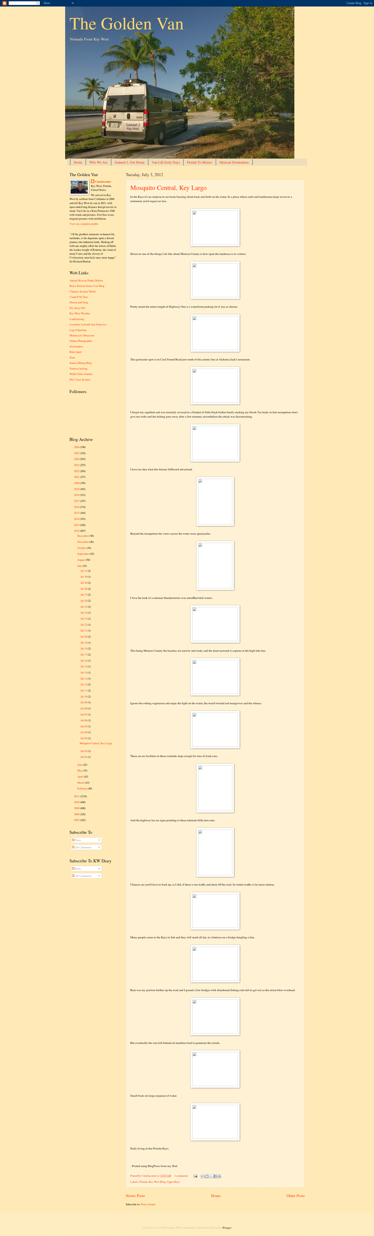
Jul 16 (84, 660)
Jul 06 (84, 720)
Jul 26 (84, 601)
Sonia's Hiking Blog (80, 363)
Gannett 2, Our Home (130, 162)
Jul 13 (84, 678)
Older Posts (296, 1195)
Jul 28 (84, 589)
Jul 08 (84, 708)
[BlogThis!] (207, 1176)
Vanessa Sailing (78, 368)
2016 (77, 507)
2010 (77, 802)
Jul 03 (84, 738)
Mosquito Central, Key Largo (168, 187)
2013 (77, 525)
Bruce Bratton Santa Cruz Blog (86, 286)
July (79, 566)
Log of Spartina (78, 330)
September (83, 554)
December (83, 536)
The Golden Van (126, 22)
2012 (77, 531)
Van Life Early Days (166, 162)
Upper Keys (173, 1182)
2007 (77, 820)
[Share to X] (211, 1176)
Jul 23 (84, 618)
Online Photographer (80, 341)
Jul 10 (84, 696)
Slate (72, 357)
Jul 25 (84, 607)
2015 (77, 513)
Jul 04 (84, 732)
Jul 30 (84, 577)
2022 (77, 471)
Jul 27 (84, 594)
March (81, 782)
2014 (77, 519)
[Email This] (203, 1176)
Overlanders (76, 346)
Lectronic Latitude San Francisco (88, 324)
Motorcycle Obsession (81, 335)
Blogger (226, 1228)
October (82, 548)
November (83, 542)
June (80, 765)
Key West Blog (157, 1182)
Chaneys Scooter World (82, 291)
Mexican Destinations (234, 162)
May (80, 770)
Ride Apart (75, 352)
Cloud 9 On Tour (78, 297)
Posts (77, 840)
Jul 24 (84, 612)
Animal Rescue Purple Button (86, 280)
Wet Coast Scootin (79, 379)
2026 (77, 447)
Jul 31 (84, 571)
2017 (77, 501)
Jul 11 (84, 690)
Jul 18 (84, 648)
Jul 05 (84, 726)
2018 (77, 495)
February (82, 788)
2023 (77, 465)
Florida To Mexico (199, 162)
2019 (77, 489)
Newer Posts (135, 1195)
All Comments (83, 847)
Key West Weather (79, 313)
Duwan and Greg (78, 302)
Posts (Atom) (148, 1204)
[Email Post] (195, 1176)
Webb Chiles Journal (80, 374)
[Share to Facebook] (215, 1176)
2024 (77, 459)
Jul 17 (84, 654)
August (81, 560)
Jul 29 (84, 583)
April (80, 776)
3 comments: (181, 1176)
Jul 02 (84, 751)
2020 (77, 483)
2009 (77, 808)
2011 (77, 796)
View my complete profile (83, 224)
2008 (77, 814)
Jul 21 (84, 630)
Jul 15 (84, 666)
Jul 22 (84, 625)
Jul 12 (84, 684)
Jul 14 (84, 672)
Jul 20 (84, 636)
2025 (77, 453)
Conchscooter (103, 181)
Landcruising (76, 319)
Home (78, 162)
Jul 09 (84, 702)
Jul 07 (84, 714)
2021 (77, 477)
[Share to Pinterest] (219, 1176)
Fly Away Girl (77, 308)
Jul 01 (84, 757)
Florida (143, 1182)
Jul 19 (84, 643)
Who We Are (98, 162)
